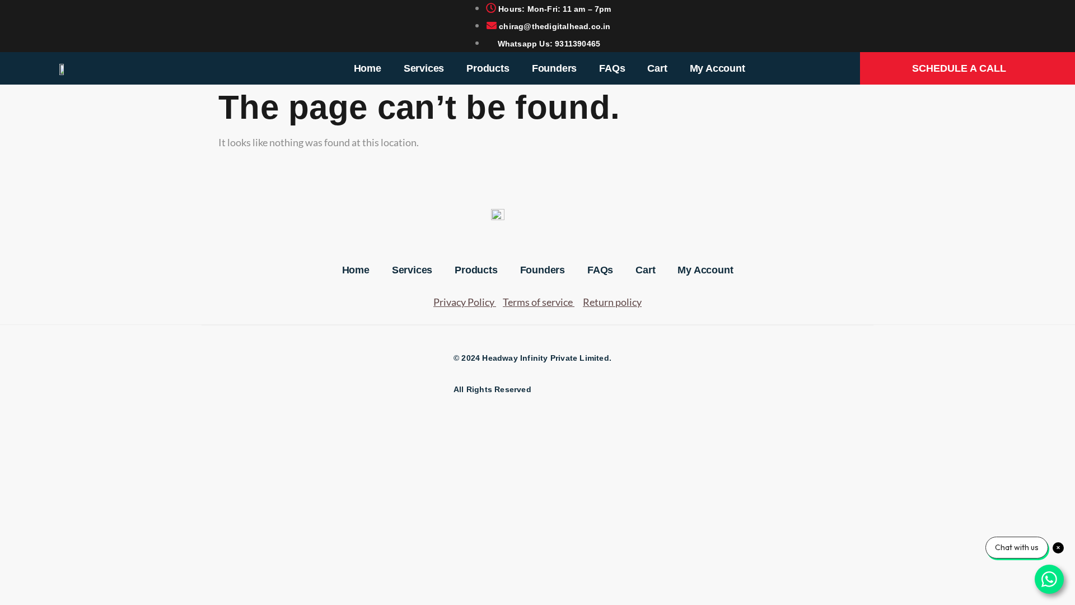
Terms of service (538, 302)
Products (487, 68)
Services (424, 68)
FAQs (612, 68)
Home (367, 68)
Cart (657, 68)
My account (717, 68)
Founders (554, 68)
